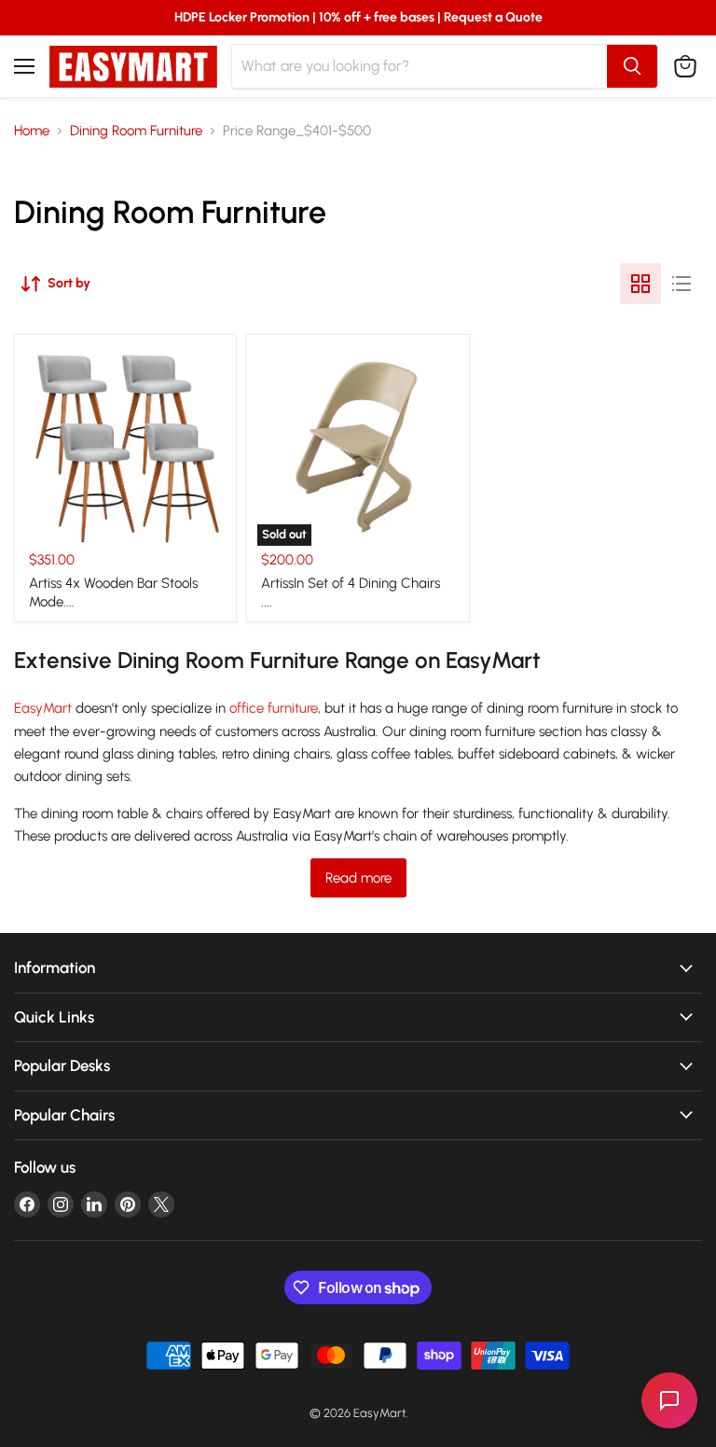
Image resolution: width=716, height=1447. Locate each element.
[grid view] (640, 283)
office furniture (273, 708)
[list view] (681, 283)
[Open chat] (669, 1400)
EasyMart (43, 708)
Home (31, 131)
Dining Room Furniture (136, 131)
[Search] (632, 66)
